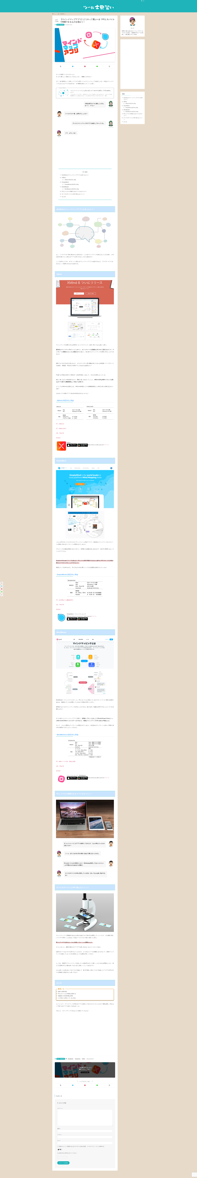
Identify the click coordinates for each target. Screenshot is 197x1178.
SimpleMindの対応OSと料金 (72, 184)
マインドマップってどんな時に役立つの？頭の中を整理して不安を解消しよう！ (90, 91)
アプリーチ (106, 444)
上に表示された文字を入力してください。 (67, 1153)
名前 (58, 1128)
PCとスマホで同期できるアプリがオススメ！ (74, 191)
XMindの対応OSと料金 (70, 179)
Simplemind (77, 1058)
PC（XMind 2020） (61, 428)
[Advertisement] (85, 153)
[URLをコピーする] (109, 66)
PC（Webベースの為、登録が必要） (66, 761)
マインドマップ (90, 1058)
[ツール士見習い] (98, 7)
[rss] (142, 1)
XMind (64, 177)
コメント (59, 1108)
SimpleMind (65, 182)
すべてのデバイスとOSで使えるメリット (73, 194)
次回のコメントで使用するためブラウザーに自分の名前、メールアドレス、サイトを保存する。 (82, 1146)
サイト (58, 1140)
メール (59, 1134)
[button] (60, 66)
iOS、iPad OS (60, 433)
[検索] (144, 1)
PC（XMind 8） (60, 424)
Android (58, 438)
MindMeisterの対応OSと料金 (72, 189)
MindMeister (65, 187)
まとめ (64, 196)
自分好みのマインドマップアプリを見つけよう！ (75, 175)
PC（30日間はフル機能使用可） (65, 600)
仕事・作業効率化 (60, 24)
